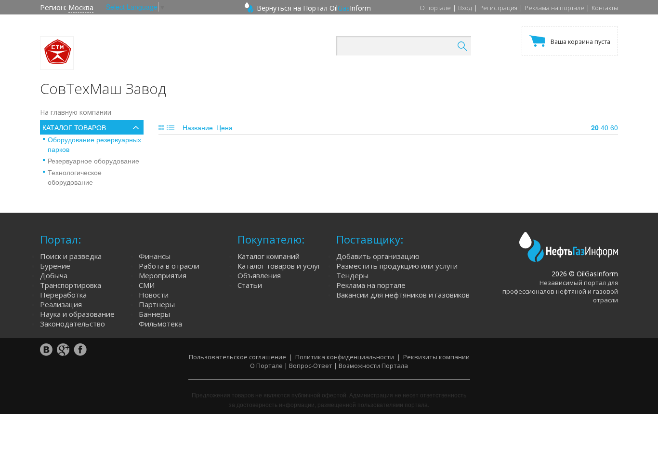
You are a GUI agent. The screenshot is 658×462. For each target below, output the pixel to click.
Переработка (63, 294)
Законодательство (72, 323)
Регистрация (498, 7)
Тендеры (352, 275)
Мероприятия (162, 275)
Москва (80, 7)
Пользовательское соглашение (237, 357)
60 (614, 127)
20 (595, 127)
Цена (224, 127)
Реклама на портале (554, 7)
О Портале (266, 365)
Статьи (249, 285)
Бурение (55, 266)
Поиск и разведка (71, 256)
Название (198, 127)
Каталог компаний (268, 256)
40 (604, 127)
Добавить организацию (378, 256)
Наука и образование (77, 314)
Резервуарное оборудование (93, 160)
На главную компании (75, 112)
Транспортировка (70, 285)
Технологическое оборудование (75, 177)
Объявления (259, 275)
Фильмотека (160, 323)
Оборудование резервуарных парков (94, 144)
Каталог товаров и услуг (279, 266)
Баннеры (154, 314)
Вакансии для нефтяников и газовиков (403, 294)
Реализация (61, 304)
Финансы (155, 256)
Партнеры (157, 304)
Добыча (53, 275)
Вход (465, 7)
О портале (435, 7)
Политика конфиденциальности (344, 357)
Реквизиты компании (436, 357)
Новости (154, 294)
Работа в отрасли (169, 266)
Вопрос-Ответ (310, 365)
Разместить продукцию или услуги (397, 266)
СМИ (147, 285)
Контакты (605, 7)
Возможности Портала (373, 365)
